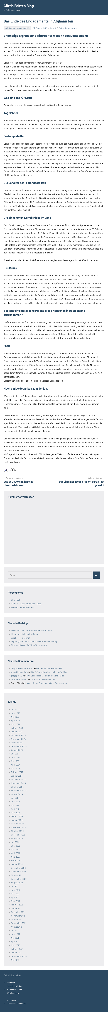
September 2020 (19, 956)
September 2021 (18, 923)
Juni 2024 (15, 801)
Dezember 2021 (18, 912)
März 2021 (15, 945)
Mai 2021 (15, 938)
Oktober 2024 (17, 787)
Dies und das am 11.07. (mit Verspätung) (28, 645)
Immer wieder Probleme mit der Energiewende (47, 683)
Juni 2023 (15, 845)
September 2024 (19, 790)
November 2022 (18, 871)
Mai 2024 (15, 805)
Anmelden (11, 982)
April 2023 (15, 853)
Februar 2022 (17, 904)
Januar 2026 (17, 731)
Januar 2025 (17, 775)
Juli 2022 (15, 886)
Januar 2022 (17, 908)
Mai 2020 (15, 960)
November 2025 (18, 739)
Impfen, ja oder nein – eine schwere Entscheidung (34, 641)
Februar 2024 (17, 816)
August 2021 (17, 926)
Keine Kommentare (68, 28)
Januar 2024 (17, 820)
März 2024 (15, 812)
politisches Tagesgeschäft (17, 28)
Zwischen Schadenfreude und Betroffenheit (31, 630)
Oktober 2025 (17, 742)
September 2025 (18, 746)
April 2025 (15, 764)
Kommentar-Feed (14, 989)
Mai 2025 (15, 761)
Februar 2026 (17, 728)
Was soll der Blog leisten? (23, 607)
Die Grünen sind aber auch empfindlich (49, 672)
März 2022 (15, 901)
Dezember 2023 (18, 823)
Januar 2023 (17, 864)
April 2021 (15, 941)
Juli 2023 (15, 842)
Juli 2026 (15, 709)
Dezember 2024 (18, 779)
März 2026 (15, 724)
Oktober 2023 (17, 831)
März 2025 (15, 768)
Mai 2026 (15, 717)
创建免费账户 (17, 675)
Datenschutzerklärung (16, 1003)
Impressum (11, 1000)
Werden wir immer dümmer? (49, 668)
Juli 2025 (15, 753)
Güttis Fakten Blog (19, 5)
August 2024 (17, 794)
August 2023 (17, 838)
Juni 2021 (15, 934)
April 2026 (15, 720)
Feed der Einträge (14, 986)
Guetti (53, 28)
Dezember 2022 (18, 868)
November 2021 (18, 915)
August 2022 (17, 882)
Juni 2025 (15, 757)
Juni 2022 (15, 890)
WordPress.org (13, 993)
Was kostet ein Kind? (20, 637)
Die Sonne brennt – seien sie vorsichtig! (45, 675)
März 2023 (15, 856)
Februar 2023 (17, 860)
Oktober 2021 (17, 919)
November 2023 (18, 827)
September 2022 (19, 879)
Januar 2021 (16, 952)
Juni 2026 (15, 713)
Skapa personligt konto (21, 668)
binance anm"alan (19, 679)
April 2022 (16, 897)
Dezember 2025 (18, 735)
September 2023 (18, 834)
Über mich (15, 600)
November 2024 (18, 783)
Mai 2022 (15, 893)
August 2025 (17, 750)
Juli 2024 (15, 798)
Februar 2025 (17, 772)
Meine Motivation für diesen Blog (26, 603)
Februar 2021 (17, 949)
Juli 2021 (15, 930)
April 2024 (16, 809)
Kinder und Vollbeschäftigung (24, 634)
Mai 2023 (15, 849)
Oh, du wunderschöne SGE (43, 679)
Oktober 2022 (17, 875)
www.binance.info (19, 672)
